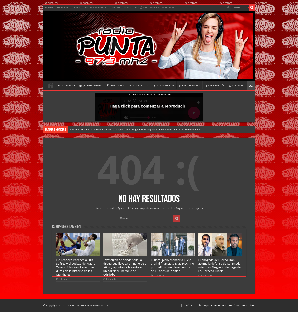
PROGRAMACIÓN (216, 85)
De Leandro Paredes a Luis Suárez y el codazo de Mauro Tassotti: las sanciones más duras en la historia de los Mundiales (76, 267)
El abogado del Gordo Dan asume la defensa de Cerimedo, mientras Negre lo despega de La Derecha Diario (219, 265)
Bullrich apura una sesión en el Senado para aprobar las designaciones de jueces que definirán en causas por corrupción (135, 129)
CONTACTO (238, 85)
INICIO (50, 85)
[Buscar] (252, 8)
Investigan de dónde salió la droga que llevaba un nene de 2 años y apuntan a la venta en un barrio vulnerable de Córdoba (124, 267)
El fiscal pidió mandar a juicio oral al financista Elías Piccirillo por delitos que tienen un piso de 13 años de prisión (172, 265)
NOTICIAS (67, 85)
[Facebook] (228, 7)
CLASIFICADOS (165, 85)
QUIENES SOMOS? (93, 85)
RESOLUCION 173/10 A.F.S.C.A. (130, 85)
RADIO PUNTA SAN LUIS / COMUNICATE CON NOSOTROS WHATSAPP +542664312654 (125, 7)
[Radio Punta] (149, 46)
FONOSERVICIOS (191, 85)
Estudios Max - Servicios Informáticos (233, 305)
